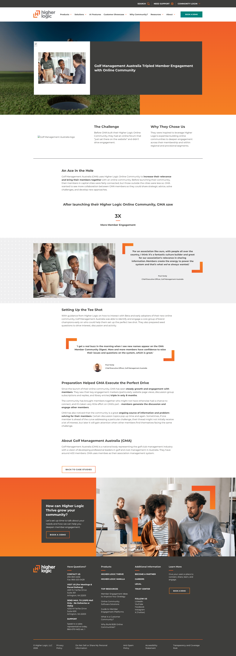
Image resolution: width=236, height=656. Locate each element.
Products (64, 14)
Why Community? (139, 14)
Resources (156, 14)
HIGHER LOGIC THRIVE (112, 574)
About (169, 14)
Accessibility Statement (151, 646)
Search (142, 3)
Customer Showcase (114, 14)
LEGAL (138, 584)
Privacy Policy (60, 646)
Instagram (140, 609)
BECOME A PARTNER (145, 574)
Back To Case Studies (79, 469)
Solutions (79, 14)
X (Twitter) (140, 612)
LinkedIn (139, 601)
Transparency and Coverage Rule (186, 646)
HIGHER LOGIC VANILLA (113, 579)
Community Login (187, 3)
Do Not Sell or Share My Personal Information (91, 646)
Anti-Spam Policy (128, 646)
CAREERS (139, 579)
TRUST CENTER (142, 589)
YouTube (139, 604)
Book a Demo (191, 14)
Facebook (139, 607)
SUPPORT (72, 619)
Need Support (162, 3)
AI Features (95, 14)
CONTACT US (73, 574)
